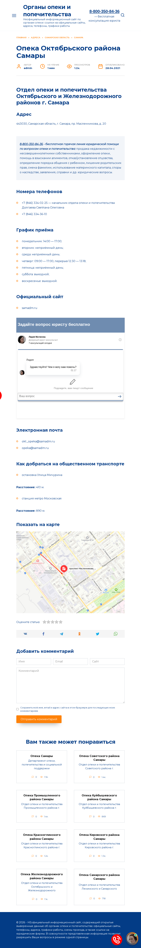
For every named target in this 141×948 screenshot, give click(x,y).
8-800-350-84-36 (104, 11)
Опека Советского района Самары (99, 757)
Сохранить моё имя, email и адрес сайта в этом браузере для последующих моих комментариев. (67, 709)
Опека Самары (41, 756)
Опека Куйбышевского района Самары (99, 797)
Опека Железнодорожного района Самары (42, 876)
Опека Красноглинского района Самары (42, 836)
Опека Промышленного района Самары (41, 797)
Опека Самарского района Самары (99, 876)
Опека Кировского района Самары (99, 836)
